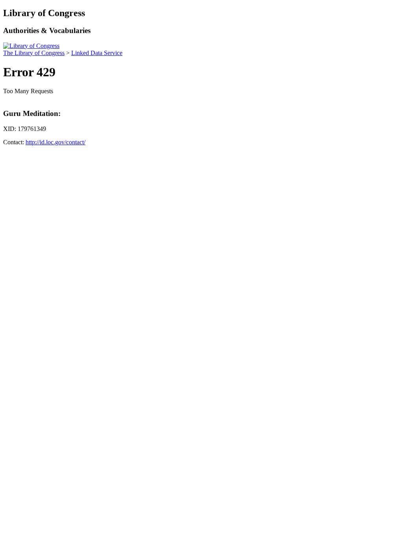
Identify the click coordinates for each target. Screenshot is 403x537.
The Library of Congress (34, 53)
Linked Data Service (96, 53)
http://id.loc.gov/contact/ (55, 142)
